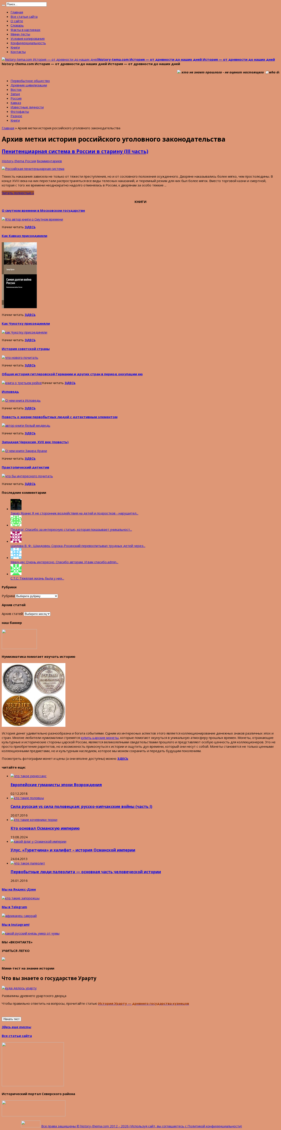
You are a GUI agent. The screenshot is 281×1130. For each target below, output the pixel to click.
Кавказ (16, 102)
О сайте (17, 21)
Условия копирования (28, 38)
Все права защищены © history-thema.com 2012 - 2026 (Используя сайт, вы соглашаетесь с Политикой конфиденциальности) (141, 1126)
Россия (16, 98)
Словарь (17, 25)
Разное (16, 116)
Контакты (18, 51)
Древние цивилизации (29, 85)
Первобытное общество (30, 80)
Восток (16, 89)
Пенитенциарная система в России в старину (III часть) (75, 151)
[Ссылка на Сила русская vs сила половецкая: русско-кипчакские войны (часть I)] (27, 798)
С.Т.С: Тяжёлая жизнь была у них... (37, 578)
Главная (17, 12)
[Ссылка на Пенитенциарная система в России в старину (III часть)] (33, 168)
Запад (15, 94)
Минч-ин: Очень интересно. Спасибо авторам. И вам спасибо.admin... (64, 562)
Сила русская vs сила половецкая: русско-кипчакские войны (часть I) (81, 806)
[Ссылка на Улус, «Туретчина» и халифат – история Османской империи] (38, 841)
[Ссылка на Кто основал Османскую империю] (34, 819)
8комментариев (49, 161)
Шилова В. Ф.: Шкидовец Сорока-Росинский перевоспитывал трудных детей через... (78, 545)
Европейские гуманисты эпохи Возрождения (56, 784)
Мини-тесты (20, 34)
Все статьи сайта (24, 16)
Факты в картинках (25, 29)
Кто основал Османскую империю (45, 828)
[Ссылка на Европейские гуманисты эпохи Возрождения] (29, 776)
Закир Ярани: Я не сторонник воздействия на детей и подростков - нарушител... (74, 513)
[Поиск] (3, 5)
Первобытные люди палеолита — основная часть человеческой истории (86, 871)
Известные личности (27, 107)
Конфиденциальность (28, 43)
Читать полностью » (18, 193)
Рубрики (8, 596)
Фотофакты (20, 111)
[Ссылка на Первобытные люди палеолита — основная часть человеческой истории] (28, 863)
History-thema (13, 161)
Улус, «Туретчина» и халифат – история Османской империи (73, 850)
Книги (15, 47)
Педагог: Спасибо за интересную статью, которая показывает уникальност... (71, 529)
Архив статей (12, 613)
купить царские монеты (100, 737)
